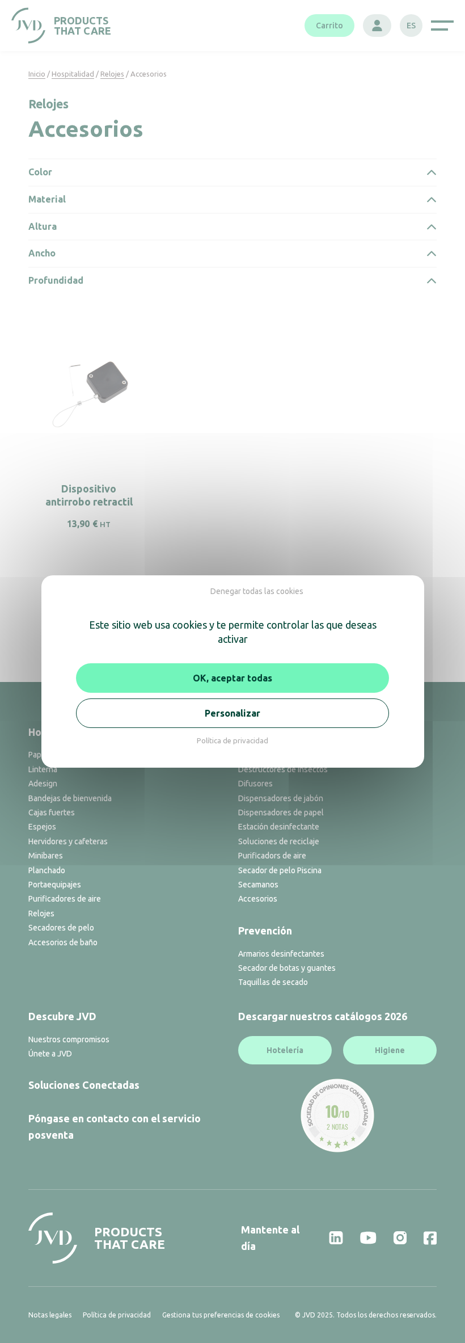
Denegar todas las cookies (256, 591)
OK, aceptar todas (232, 678)
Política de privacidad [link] (232, 740)
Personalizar (232, 713)
